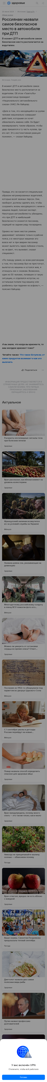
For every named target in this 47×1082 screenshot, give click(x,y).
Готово (23, 1077)
